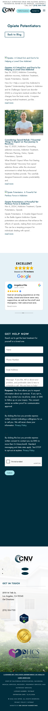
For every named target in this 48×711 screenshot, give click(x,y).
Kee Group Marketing (28, 705)
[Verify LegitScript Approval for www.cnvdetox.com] (24, 622)
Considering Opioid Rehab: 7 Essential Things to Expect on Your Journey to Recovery (22, 141)
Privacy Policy (20, 425)
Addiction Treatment (29, 75)
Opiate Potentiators (13, 78)
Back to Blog (14, 34)
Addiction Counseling (27, 72)
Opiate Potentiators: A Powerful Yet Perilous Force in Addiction (21, 202)
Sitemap (31, 702)
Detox (24, 153)
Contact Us (35, 11)
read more (9, 102)
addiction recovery (12, 75)
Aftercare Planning (12, 153)
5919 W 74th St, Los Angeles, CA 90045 (12, 596)
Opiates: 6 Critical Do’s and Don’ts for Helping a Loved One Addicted (22, 68)
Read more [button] (12, 306)
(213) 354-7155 (39, 5)
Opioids (25, 78)
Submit (9, 473)
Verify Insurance (23, 11)
